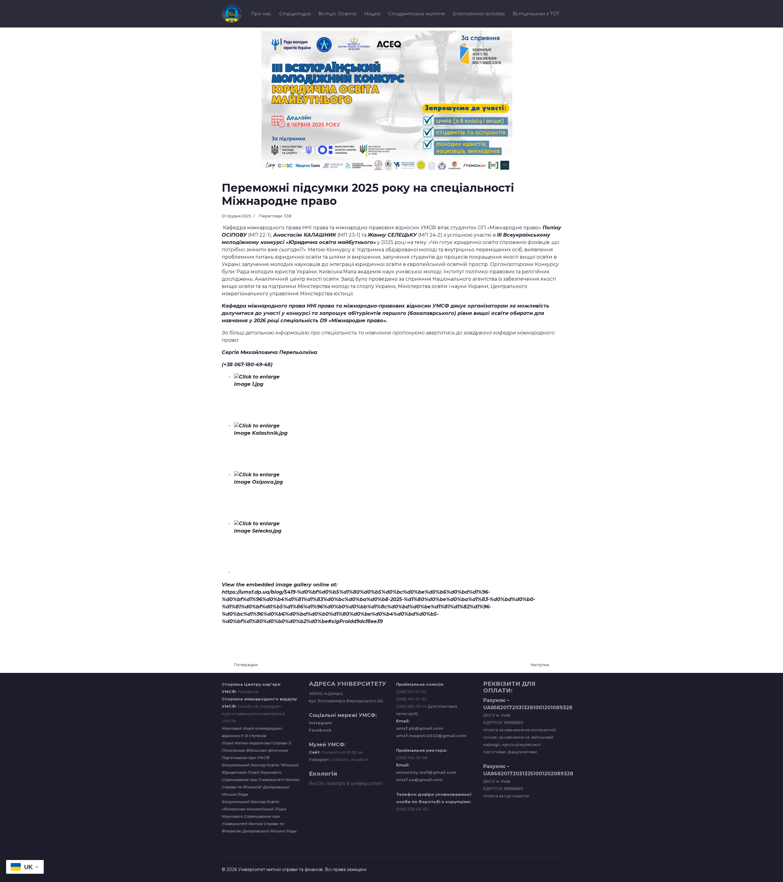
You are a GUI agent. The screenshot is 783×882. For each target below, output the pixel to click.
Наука (372, 14)
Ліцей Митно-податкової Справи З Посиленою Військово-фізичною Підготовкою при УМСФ (256, 750)
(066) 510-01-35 (411, 691)
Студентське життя (416, 14)
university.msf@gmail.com (426, 772)
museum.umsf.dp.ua (341, 752)
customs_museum (350, 759)
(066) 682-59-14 (411, 706)
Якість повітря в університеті (346, 783)
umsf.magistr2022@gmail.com (431, 735)
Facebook (248, 691)
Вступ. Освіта (337, 14)
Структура (294, 14)
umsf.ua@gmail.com (419, 779)
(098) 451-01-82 (411, 698)
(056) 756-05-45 (412, 808)
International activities (479, 14)
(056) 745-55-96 (411, 757)
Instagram (271, 706)
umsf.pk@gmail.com (419, 728)
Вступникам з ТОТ (536, 14)
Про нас (261, 14)
